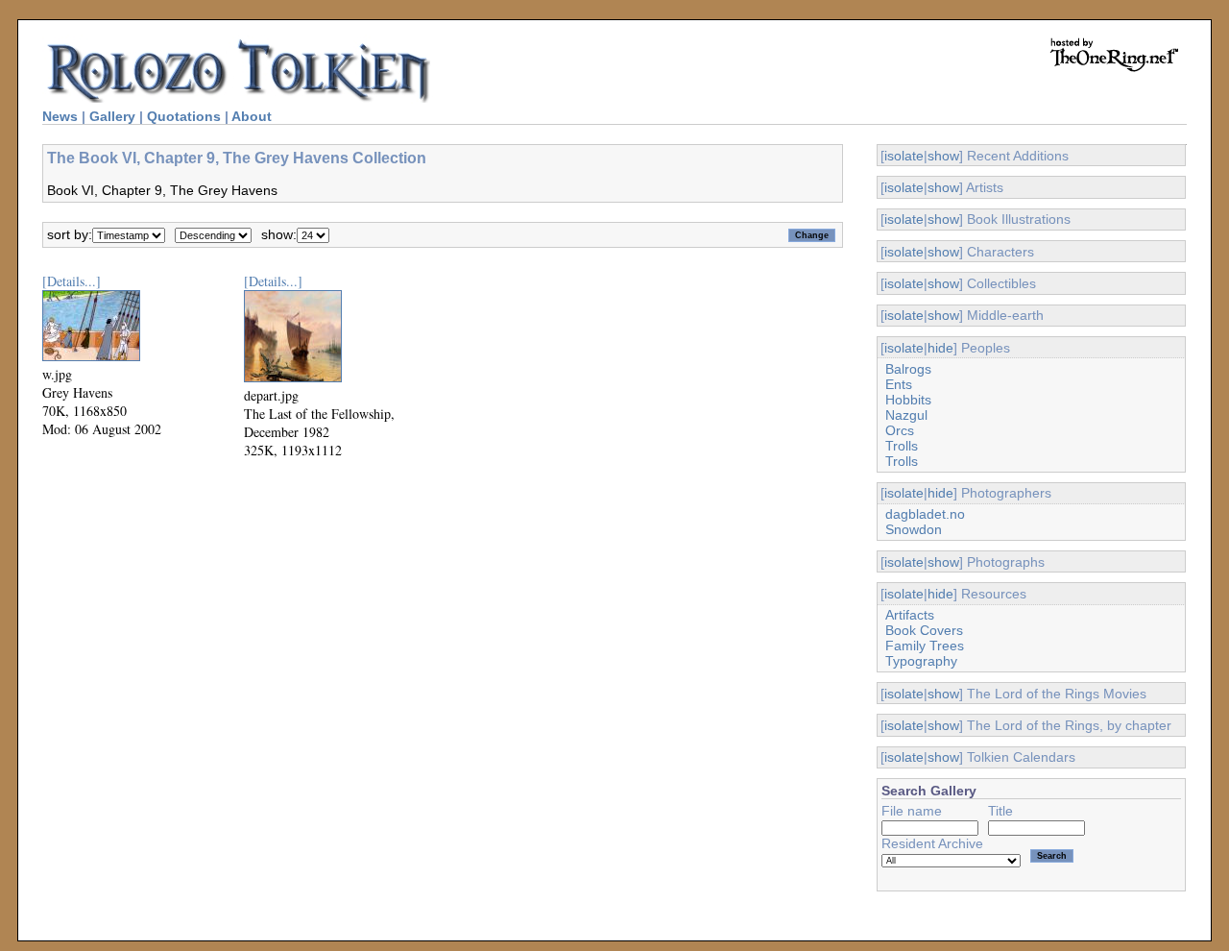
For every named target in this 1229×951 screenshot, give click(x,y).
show (943, 155)
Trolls (901, 445)
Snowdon (913, 529)
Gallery (112, 116)
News (60, 116)
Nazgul (906, 415)
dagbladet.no (925, 514)
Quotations (184, 116)
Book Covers (924, 630)
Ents (898, 384)
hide (940, 347)
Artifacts (909, 614)
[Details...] (71, 281)
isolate (904, 155)
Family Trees (924, 645)
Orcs (899, 430)
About (251, 116)
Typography (921, 661)
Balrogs (908, 369)
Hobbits (908, 399)
